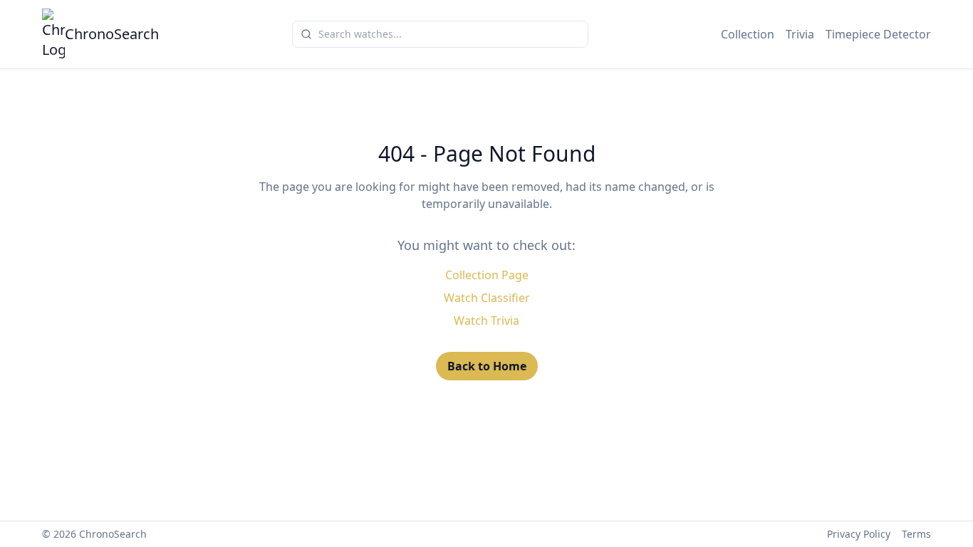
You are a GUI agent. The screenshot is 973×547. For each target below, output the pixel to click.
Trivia (800, 34)
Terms (916, 534)
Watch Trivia (486, 320)
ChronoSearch (112, 33)
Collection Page (487, 275)
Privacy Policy (858, 534)
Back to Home (486, 366)
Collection (747, 34)
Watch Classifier (487, 298)
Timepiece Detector (878, 34)
